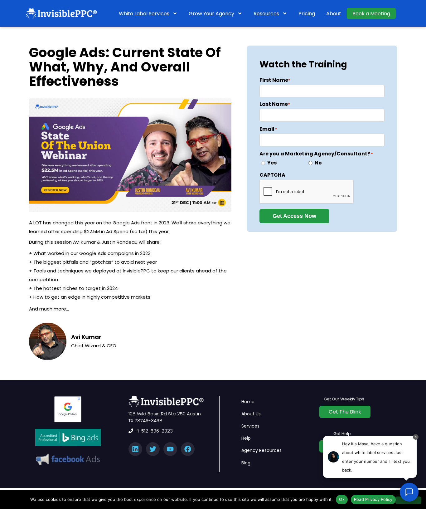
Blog (245, 463)
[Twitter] (153, 449)
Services (250, 426)
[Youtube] (170, 449)
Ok (342, 499)
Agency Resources (261, 450)
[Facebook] (188, 449)
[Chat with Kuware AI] (409, 492)
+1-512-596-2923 (153, 431)
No (318, 162)
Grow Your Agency (211, 13)
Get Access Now (294, 216)
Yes (272, 162)
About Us (251, 414)
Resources (266, 13)
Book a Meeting (371, 13)
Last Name (274, 104)
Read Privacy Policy (373, 499)
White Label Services (144, 13)
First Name (274, 80)
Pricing (306, 13)
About (333, 13)
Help (246, 438)
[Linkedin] (135, 449)
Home (247, 402)
